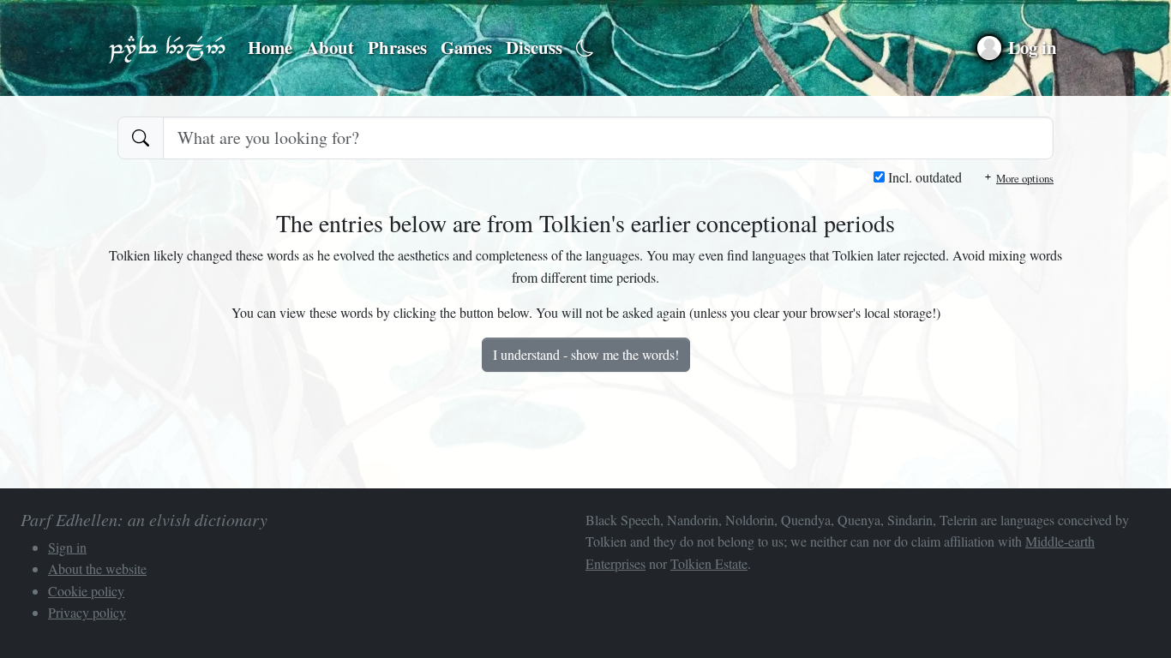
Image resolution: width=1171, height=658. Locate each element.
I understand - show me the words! (586, 354)
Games (466, 47)
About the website (97, 568)
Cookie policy (86, 591)
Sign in (67, 547)
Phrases (397, 47)
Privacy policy (87, 612)
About (330, 47)
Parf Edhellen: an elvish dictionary (167, 48)
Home (270, 47)
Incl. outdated (923, 177)
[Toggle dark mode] (585, 48)
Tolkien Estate (709, 563)
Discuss (534, 47)
